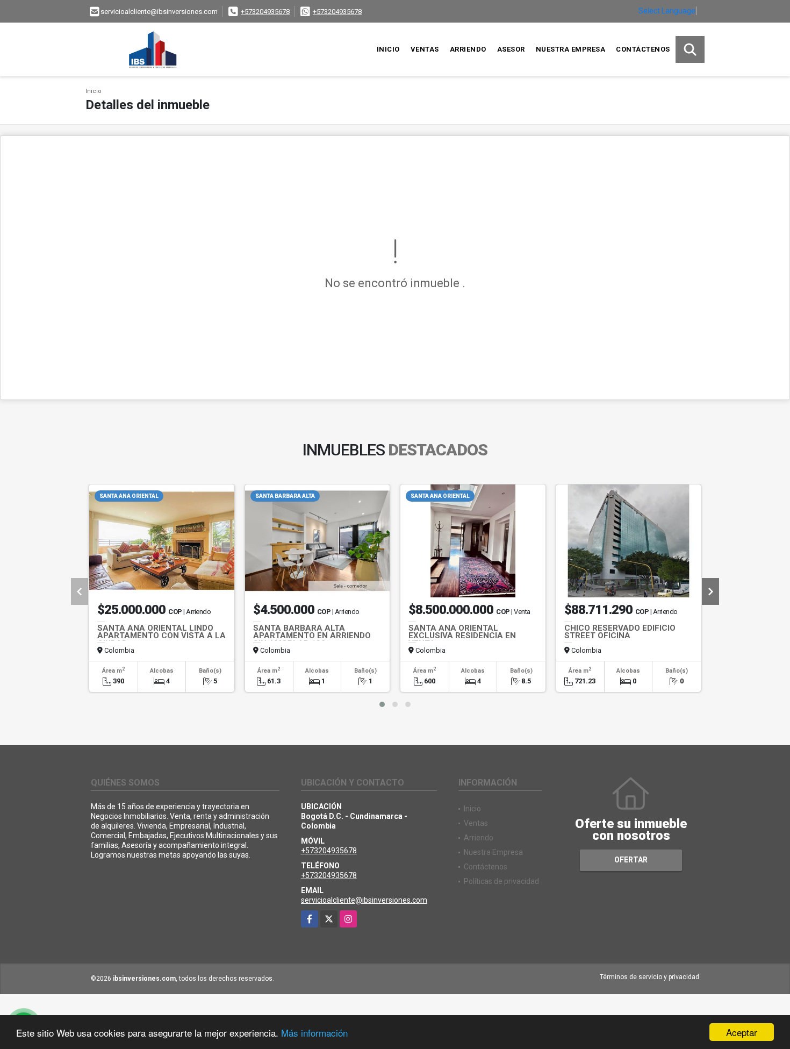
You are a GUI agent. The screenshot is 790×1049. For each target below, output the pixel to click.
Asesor (511, 49)
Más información (314, 1032)
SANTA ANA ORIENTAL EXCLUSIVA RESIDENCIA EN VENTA (462, 635)
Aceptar (741, 1032)
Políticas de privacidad (501, 881)
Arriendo (468, 49)
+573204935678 (265, 12)
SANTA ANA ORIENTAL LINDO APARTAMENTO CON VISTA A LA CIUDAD (161, 635)
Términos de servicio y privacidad (649, 977)
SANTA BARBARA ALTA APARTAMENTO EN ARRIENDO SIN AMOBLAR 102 (312, 635)
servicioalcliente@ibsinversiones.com (364, 900)
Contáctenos (643, 49)
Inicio (388, 49)
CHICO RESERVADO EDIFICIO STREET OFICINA (620, 631)
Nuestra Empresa (571, 49)
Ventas (425, 49)
